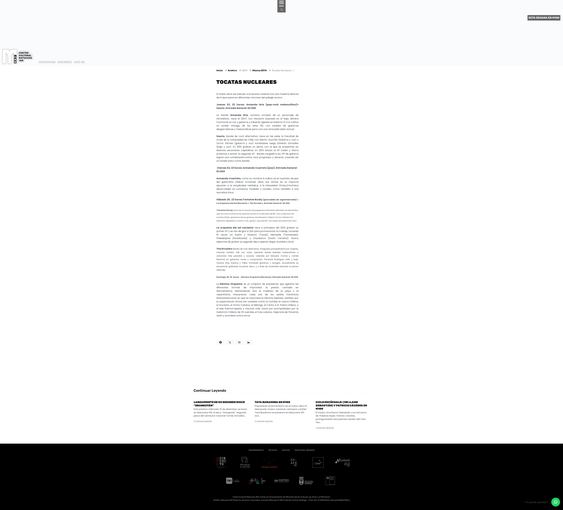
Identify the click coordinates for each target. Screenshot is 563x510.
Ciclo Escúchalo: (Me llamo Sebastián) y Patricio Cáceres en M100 (341, 405)
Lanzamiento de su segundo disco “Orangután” (219, 404)
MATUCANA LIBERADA (305, 450)
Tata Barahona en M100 (272, 402)
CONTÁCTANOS (47, 62)
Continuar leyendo (203, 421)
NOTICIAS (272, 450)
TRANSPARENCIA (256, 450)
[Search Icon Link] (282, 10)
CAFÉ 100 (79, 62)
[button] (555, 502)
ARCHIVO (286, 450)
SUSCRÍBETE (64, 62)
